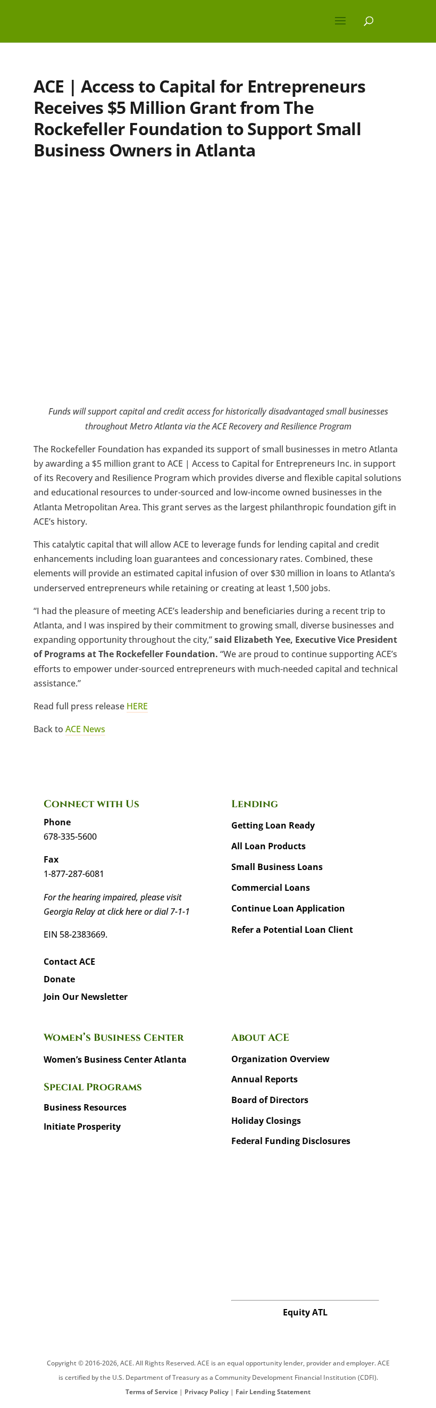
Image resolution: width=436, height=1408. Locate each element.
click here (124, 911)
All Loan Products (268, 846)
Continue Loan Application (288, 908)
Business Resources (85, 1107)
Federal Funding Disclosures (290, 1141)
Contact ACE (69, 961)
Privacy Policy (207, 1391)
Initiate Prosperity (82, 1126)
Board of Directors (269, 1100)
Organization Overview (280, 1059)
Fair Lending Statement (273, 1391)
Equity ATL (305, 1312)
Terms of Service (151, 1391)
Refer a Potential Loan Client (292, 929)
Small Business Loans (277, 867)
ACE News (85, 729)
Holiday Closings (266, 1121)
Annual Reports (264, 1079)
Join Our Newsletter (86, 997)
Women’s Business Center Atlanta (115, 1059)
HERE (137, 706)
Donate (59, 979)
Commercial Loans (270, 887)
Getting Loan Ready (273, 825)
